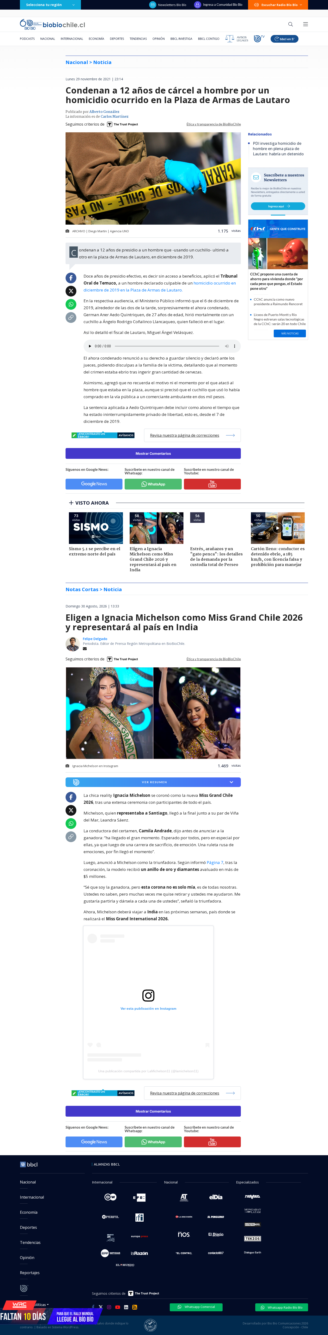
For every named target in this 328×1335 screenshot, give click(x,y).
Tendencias (138, 39)
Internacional (72, 39)
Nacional (47, 39)
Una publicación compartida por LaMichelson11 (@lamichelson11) (148, 1071)
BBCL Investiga (181, 39)
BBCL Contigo (208, 39)
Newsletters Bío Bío (172, 5)
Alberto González (104, 112)
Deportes (117, 39)
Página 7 (215, 862)
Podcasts (27, 39)
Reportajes (30, 1272)
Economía (96, 39)
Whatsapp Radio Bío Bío (285, 1307)
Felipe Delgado (95, 638)
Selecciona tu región (44, 4)
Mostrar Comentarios (153, 453)
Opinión (158, 39)
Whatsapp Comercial (199, 1307)
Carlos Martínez (114, 117)
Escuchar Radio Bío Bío (279, 5)
